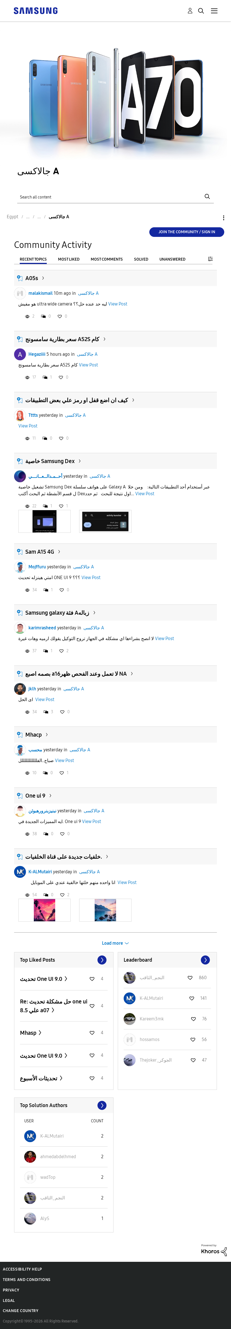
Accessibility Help (22, 1269)
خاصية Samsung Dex (50, 461)
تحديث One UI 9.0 (41, 979)
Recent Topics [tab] (33, 259)
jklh (32, 688)
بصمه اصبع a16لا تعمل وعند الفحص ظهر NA (76, 673)
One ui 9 (35, 795)
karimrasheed (42, 627)
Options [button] (214, 217)
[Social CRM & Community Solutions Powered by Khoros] (214, 1249)
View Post (117, 304)
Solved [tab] (141, 259)
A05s (31, 278)
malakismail (40, 293)
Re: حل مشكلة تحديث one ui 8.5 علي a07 (53, 1006)
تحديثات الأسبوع (39, 1078)
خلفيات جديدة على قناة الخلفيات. (63, 856)
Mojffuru (37, 566)
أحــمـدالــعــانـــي (45, 476)
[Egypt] (35, 10)
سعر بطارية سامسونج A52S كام (62, 339)
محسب (35, 749)
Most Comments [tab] (107, 259)
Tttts (33, 415)
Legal (9, 1300)
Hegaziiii (36, 354)
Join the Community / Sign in (187, 232)
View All (63, 960)
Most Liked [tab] (68, 259)
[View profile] (20, 293)
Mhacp (33, 734)
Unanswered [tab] (172, 259)
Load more (112, 943)
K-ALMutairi (40, 871)
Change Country (20, 1310)
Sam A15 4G (39, 551)
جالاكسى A (88, 293)
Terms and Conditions (27, 1279)
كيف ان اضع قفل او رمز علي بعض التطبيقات (76, 400)
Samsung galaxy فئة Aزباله (57, 612)
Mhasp (28, 1032)
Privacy (11, 1290)
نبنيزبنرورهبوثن (42, 810)
